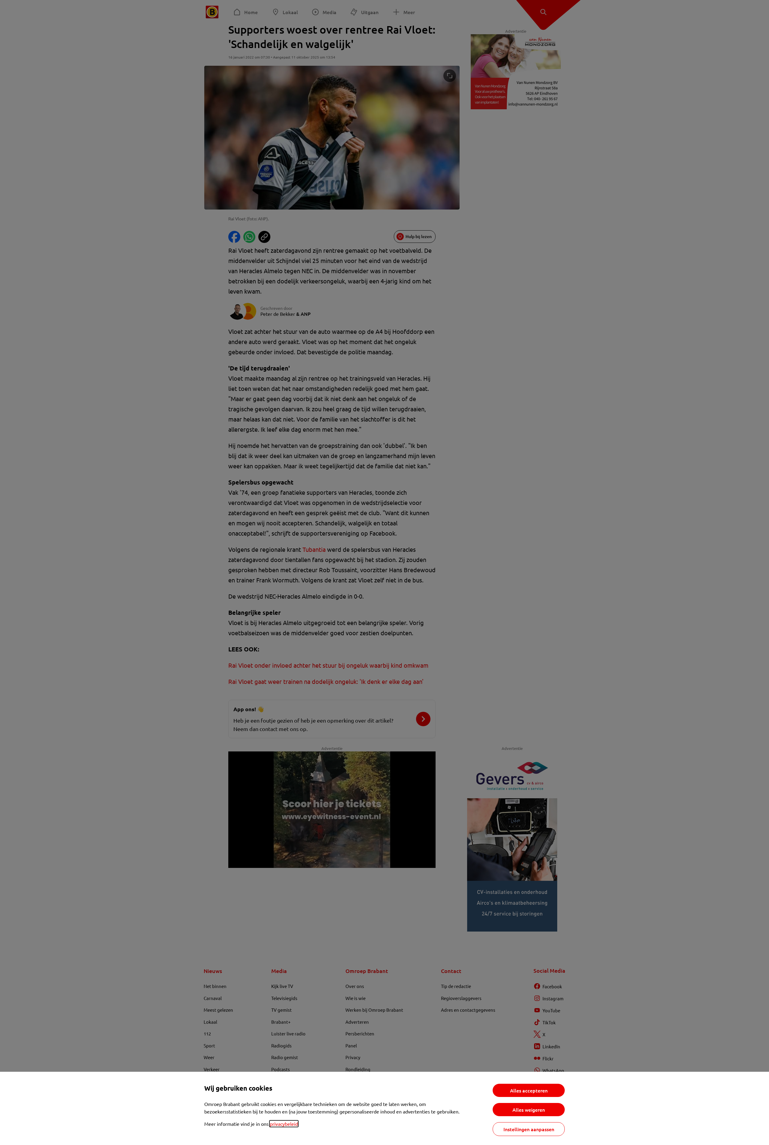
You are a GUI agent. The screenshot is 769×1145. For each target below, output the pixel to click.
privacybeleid (284, 1124)
